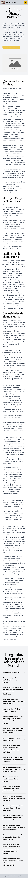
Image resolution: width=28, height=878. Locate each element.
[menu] (25, 2)
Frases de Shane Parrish (11, 47)
